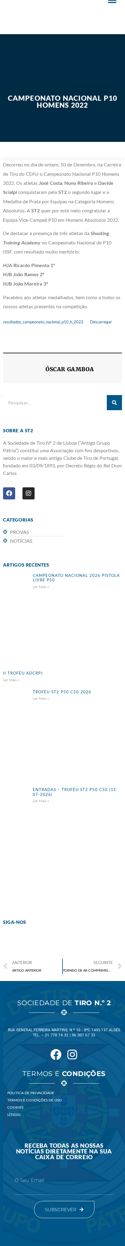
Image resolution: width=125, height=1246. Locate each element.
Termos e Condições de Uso (34, 1100)
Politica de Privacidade (30, 1093)
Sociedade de (64, 1003)
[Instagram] (28, 493)
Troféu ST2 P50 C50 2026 (62, 691)
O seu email (29, 1180)
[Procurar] (114, 402)
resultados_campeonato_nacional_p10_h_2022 (43, 321)
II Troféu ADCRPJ (23, 673)
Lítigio (14, 1114)
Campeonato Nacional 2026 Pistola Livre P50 (76, 578)
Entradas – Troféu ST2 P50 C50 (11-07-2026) (75, 792)
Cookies (15, 1107)
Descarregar (101, 321)
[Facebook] (9, 493)
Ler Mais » (41, 586)
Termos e (63, 1074)
